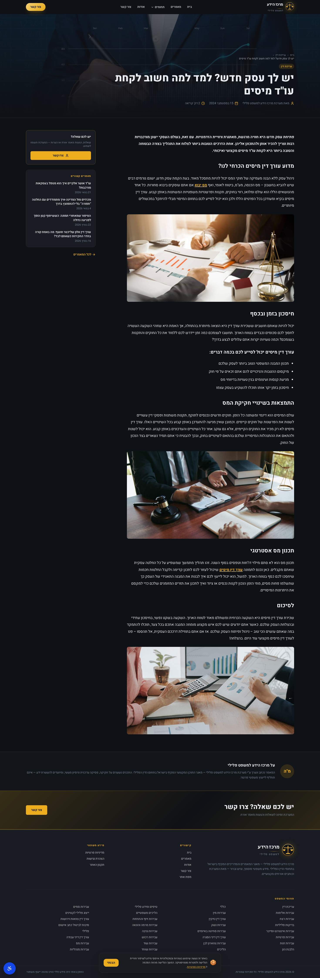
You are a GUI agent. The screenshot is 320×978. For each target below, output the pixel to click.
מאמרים (176, 7)
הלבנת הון (288, 949)
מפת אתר (185, 877)
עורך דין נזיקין (217, 919)
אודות (141, 7)
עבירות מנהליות (79, 949)
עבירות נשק (218, 925)
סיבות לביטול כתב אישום (73, 925)
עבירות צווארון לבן (214, 943)
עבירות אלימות (285, 913)
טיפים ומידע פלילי (146, 906)
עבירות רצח (287, 919)
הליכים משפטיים (146, 913)
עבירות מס (82, 943)
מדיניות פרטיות (94, 852)
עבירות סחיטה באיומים (211, 931)
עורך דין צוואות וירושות (75, 919)
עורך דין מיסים (231, 569)
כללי (223, 906)
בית (189, 7)
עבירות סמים (81, 906)
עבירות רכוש (149, 937)
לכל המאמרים (82, 254)
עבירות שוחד (149, 949)
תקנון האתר (97, 864)
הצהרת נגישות (95, 858)
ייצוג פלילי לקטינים (77, 913)
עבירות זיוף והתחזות (145, 919)
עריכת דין (281, 55)
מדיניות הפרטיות (196, 967)
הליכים (221, 949)
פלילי (85, 931)
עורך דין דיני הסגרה (214, 937)
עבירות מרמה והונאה (144, 925)
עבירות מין (219, 913)
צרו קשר (58, 155)
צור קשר (125, 7)
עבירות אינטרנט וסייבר (280, 931)
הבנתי (111, 962)
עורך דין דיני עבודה (77, 937)
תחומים (160, 7)
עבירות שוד (150, 943)
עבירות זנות (287, 943)
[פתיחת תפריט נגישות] (9, 968)
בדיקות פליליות (284, 925)
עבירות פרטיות (285, 937)
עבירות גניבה (149, 931)
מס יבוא (201, 185)
